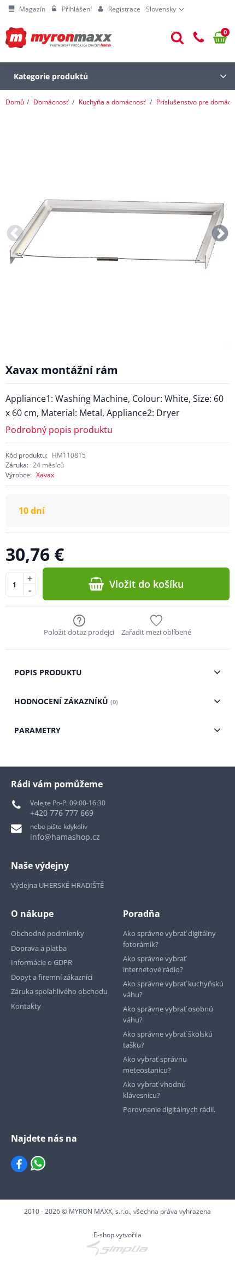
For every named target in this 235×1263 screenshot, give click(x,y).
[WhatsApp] (38, 1164)
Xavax (45, 475)
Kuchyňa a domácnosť (112, 102)
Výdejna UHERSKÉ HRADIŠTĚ (57, 885)
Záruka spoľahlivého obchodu (59, 991)
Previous (15, 234)
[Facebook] (19, 1164)
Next (220, 234)
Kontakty (26, 1006)
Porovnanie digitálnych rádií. (169, 1109)
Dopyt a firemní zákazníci (51, 977)
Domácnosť (50, 102)
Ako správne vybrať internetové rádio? (154, 964)
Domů (14, 102)
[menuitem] (26, 9)
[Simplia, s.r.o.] (117, 1248)
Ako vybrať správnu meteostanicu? (155, 1064)
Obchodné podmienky (47, 933)
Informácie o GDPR (41, 962)
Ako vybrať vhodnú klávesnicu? (154, 1089)
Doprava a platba (39, 948)
